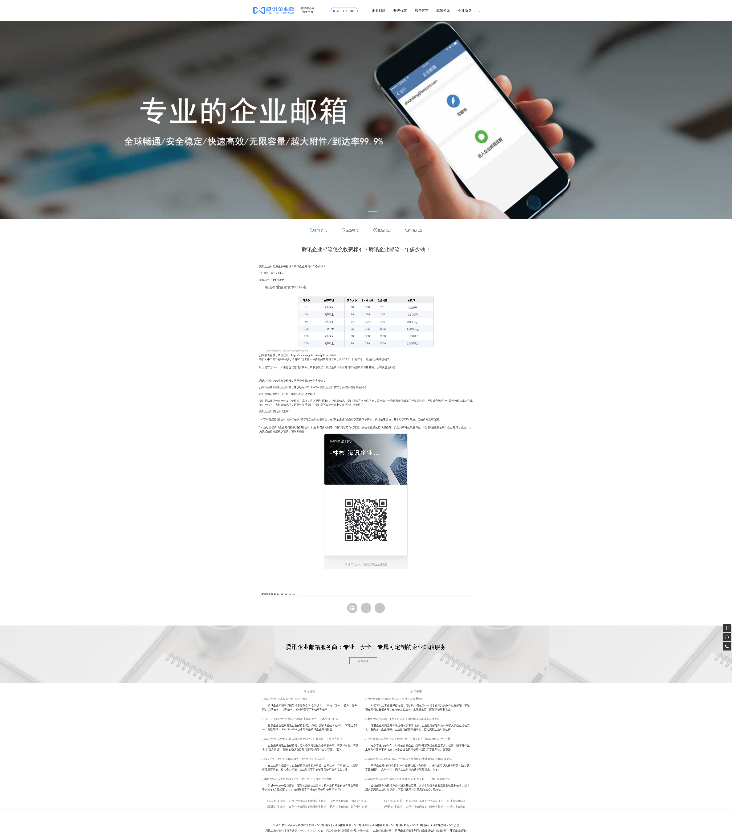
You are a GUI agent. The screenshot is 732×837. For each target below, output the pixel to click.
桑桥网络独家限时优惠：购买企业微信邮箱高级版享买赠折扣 (403, 718)
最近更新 (309, 691)
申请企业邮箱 (455, 806)
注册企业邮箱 (434, 806)
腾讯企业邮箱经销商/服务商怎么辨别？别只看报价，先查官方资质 (303, 738)
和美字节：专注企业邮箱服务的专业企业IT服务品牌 (295, 758)
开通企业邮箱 (393, 806)
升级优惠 (400, 11)
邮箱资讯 (443, 11)
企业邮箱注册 (434, 800)
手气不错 (416, 691)
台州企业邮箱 (317, 806)
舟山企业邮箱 (359, 800)
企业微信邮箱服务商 (434, 830)
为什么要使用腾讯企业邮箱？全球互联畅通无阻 (395, 698)
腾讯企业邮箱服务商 (407, 830)
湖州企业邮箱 (338, 800)
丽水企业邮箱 (297, 800)
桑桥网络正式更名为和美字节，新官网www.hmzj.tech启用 (298, 779)
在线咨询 (363, 661)
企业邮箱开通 (393, 800)
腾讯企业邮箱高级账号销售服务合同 (285, 698)
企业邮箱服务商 (382, 830)
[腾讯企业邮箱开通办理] (290, 10)
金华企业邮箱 (297, 806)
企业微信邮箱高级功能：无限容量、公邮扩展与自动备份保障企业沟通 (408, 738)
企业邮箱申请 (455, 800)
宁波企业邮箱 (276, 800)
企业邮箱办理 (414, 800)
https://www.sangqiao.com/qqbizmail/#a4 (313, 355)
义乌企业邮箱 (359, 806)
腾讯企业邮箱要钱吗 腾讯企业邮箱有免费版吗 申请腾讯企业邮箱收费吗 (409, 758)
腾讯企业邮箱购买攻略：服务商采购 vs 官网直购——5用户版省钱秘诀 (408, 779)
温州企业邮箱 (276, 806)
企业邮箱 (378, 11)
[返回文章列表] (352, 608)
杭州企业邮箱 (338, 806)
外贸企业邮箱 (458, 830)
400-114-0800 (346, 10)
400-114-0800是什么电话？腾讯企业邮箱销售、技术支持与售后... (302, 718)
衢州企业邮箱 (317, 800)
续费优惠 (422, 11)
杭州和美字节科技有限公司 (298, 825)
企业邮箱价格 (438, 825)
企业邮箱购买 (420, 825)
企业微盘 (465, 11)
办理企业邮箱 (414, 806)
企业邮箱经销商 (399, 825)
